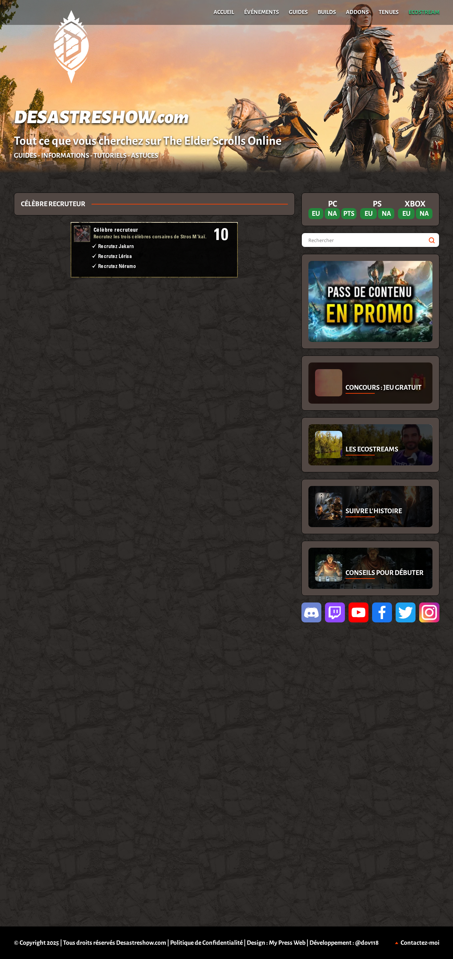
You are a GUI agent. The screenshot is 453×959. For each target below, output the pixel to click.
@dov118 (367, 942)
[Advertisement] (154, 299)
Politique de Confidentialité (206, 942)
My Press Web (287, 942)
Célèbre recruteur (116, 229)
